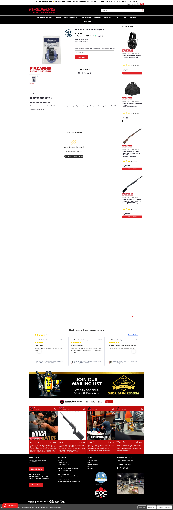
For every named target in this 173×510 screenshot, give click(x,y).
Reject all (151, 507)
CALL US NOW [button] (36, 485)
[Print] (82, 73)
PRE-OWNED (86, 17)
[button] (96, 36)
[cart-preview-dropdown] (142, 4)
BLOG (125, 17)
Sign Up (136, 4)
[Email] (79, 73)
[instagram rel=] (121, 468)
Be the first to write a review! (74, 156)
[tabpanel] (132, 52)
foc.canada (37, 408)
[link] (48, 362)
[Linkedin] (88, 73)
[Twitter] (85, 73)
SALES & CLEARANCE (71, 17)
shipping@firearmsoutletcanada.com (69, 481)
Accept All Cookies (164, 507)
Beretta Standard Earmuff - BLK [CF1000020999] (131, 56)
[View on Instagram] (55, 409)
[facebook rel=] (118, 468)
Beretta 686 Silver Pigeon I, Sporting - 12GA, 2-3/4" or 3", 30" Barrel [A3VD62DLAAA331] (131, 154)
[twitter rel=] (124, 468)
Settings (142, 507)
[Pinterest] (91, 73)
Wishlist (60, 460)
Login (129, 4)
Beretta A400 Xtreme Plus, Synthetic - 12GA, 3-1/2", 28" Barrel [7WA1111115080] (132, 201)
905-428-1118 (67, 470)
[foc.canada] (31, 408)
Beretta (41, 26)
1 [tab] (132, 316)
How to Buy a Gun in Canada (125, 460)
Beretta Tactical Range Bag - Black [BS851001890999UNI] (132, 105)
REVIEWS (133, 17)
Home (30, 26)
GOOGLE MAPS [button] (36, 469)
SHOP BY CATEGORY (44, 17)
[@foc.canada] (62, 402)
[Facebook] (76, 73)
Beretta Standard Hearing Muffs (53, 26)
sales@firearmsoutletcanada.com (68, 476)
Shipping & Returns (63, 464)
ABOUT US (107, 17)
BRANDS (36, 26)
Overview (36, 94)
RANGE (58, 17)
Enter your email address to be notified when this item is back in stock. (95, 48)
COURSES (97, 17)
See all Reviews (133, 335)
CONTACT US (86, 22)
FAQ (116, 17)
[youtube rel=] (127, 468)
